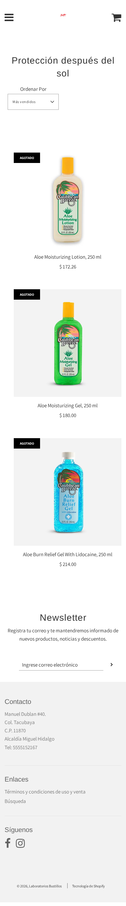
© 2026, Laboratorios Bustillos (39, 886)
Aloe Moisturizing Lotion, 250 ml (67, 256)
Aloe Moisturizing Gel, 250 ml (68, 405)
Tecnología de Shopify (88, 886)
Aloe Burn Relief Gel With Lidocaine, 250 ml (67, 554)
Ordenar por (33, 89)
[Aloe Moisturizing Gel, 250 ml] (67, 343)
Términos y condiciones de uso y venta (45, 791)
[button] (33, 102)
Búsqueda (15, 801)
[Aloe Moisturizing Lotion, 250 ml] (67, 200)
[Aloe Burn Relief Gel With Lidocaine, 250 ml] (67, 492)
